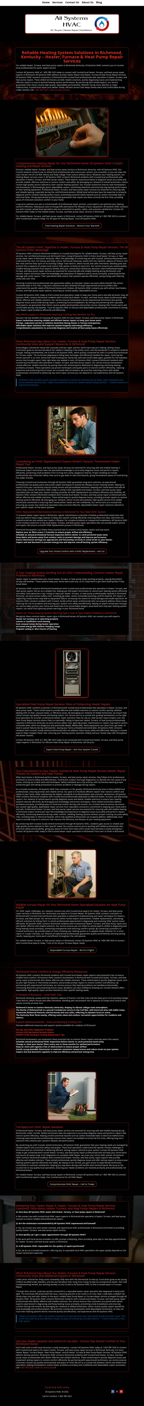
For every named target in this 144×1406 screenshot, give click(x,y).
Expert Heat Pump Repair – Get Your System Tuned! (72, 749)
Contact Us (72, 3)
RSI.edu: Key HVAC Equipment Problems (35, 1029)
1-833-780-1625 (41, 90)
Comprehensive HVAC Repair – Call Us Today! (72, 1184)
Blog (99, 3)
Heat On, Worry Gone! (59, 90)
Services (57, 3)
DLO (47, 1387)
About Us (87, 3)
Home (46, 3)
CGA (53, 1387)
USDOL (60, 1387)
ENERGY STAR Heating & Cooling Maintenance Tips (40, 1035)
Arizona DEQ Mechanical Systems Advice (35, 1032)
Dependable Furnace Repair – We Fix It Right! (72, 950)
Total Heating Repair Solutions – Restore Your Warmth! (72, 225)
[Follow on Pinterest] (121, 1391)
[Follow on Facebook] (112, 1391)
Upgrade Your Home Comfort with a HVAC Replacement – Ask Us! (72, 551)
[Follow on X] (117, 1391)
